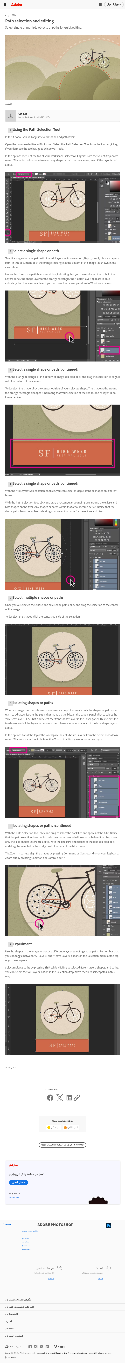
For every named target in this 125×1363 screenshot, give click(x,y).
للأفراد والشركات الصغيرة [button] (19, 1299)
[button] (100, 4)
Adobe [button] (10, 1328)
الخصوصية (41, 1353)
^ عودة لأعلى (7, 1224)
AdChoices (12, 1357)
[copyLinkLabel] (77, 1101)
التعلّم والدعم (25, 1238)
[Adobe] (16, 4)
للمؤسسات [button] (12, 1314)
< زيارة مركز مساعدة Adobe (30, 1231)
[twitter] (41, 1346)
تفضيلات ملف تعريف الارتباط (75, 1353)
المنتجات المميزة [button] (15, 1336)
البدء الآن (100, 1278)
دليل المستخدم (25, 1245)
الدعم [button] (9, 1321)
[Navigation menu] (5, 4)
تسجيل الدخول (114, 4)
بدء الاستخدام (25, 1242)
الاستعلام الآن (51, 1278)
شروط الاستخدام (55, 1353)
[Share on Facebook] (50, 1101)
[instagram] (35, 1346)
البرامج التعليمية (26, 1249)
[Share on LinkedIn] (69, 1101)
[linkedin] (47, 1346)
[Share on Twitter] (59, 1101)
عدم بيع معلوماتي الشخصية (100, 1353)
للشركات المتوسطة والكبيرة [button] (20, 1307)
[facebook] (30, 1346)
